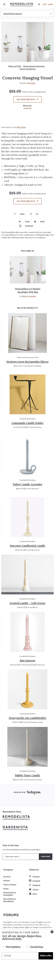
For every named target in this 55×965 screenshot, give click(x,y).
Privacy (6, 888)
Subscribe (46, 955)
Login (50, 4)
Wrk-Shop (31, 83)
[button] (39, 4)
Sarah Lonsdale (29, 296)
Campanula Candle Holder (27, 423)
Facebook (36, 885)
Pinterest (36, 876)
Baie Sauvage (27, 660)
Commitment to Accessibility (9, 894)
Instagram (36, 881)
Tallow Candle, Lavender (27, 484)
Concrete (27, 108)
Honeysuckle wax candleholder (27, 718)
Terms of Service (9, 884)
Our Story (7, 876)
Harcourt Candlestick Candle (27, 546)
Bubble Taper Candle (27, 775)
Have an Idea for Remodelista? (9, 900)
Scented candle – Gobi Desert (27, 603)
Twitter (35, 889)
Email (35, 894)
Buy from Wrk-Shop (26, 99)
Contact (6, 880)
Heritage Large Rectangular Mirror (27, 361)
